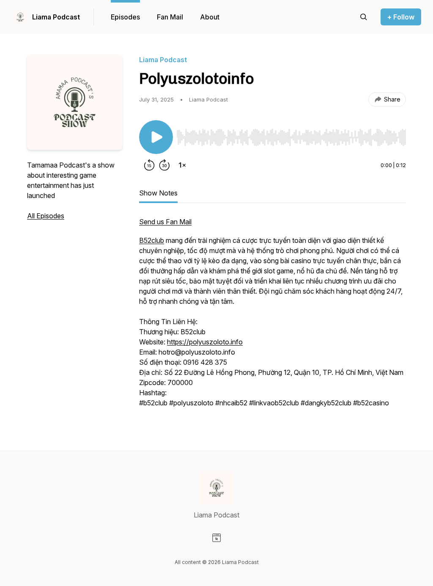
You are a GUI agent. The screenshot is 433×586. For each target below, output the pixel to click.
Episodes (125, 17)
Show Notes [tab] (158, 193)
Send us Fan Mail (165, 221)
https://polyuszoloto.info (205, 342)
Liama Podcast (56, 17)
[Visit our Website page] (216, 538)
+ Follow (400, 17)
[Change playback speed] (182, 165)
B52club (151, 240)
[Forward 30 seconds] (164, 165)
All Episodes (45, 216)
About (209, 17)
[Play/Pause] (156, 137)
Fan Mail (170, 17)
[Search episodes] (363, 17)
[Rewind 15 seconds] (149, 165)
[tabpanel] (272, 316)
